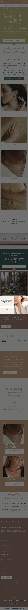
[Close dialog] (27, 297)
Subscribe (7, 309)
